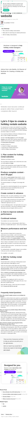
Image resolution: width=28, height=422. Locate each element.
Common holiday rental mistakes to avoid (12, 394)
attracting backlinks (5, 268)
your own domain (20, 236)
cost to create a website (19, 128)
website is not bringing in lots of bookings (13, 272)
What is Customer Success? (9, 398)
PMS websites (11, 137)
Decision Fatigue (6, 396)
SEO (14, 263)
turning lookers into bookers (8, 142)
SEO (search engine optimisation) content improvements (13, 239)
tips (3, 403)
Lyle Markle (7, 22)
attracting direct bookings (19, 270)
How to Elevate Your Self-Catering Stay (11, 391)
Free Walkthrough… (8, 51)
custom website (10, 177)
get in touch (7, 350)
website (4, 406)
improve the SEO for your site (10, 286)
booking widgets (16, 238)
